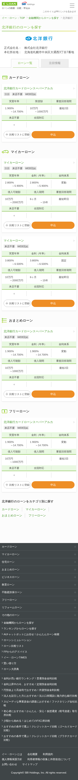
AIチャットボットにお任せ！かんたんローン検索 (31, 634)
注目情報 (55, 63)
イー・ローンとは (12, 754)
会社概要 (32, 754)
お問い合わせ (9, 764)
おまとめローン (12, 515)
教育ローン (8, 584)
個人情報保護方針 (12, 759)
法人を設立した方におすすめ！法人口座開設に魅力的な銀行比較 (40, 695)
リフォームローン (12, 607)
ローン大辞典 (11, 669)
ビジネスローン (11, 577)
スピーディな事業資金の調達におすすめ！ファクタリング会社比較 (40, 703)
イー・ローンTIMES (15, 657)
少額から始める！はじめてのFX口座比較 (27, 720)
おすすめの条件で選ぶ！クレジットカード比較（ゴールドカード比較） (40, 728)
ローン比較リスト (14, 645)
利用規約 (48, 754)
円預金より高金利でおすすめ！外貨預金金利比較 (31, 690)
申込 (53, 134)
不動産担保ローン (12, 592)
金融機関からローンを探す (43, 17)
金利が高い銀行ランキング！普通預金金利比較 (30, 678)
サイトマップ (30, 764)
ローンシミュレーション (18, 640)
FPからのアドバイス (15, 651)
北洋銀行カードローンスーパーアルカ (28, 88)
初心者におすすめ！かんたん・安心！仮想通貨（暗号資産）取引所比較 (40, 713)
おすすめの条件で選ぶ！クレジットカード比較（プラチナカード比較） (40, 738)
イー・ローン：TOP (13, 17)
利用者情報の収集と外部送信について (49, 759)
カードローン (10, 509)
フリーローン (37, 515)
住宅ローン (8, 561)
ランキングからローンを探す (20, 628)
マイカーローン (14, 162)
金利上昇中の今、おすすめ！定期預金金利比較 (30, 684)
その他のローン (11, 615)
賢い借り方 (10, 663)
